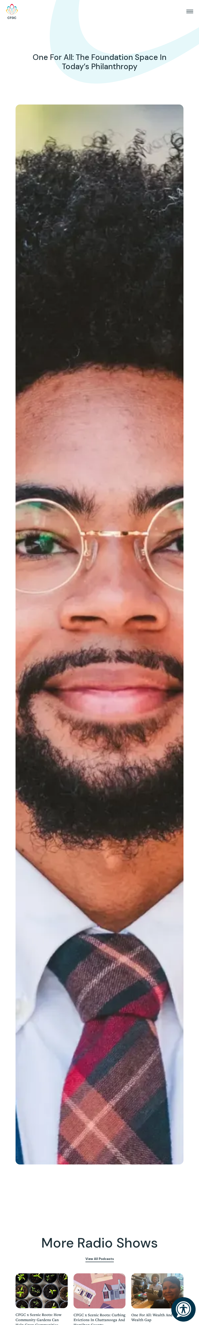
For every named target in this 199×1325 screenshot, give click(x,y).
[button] (190, 11)
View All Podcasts (99, 1259)
